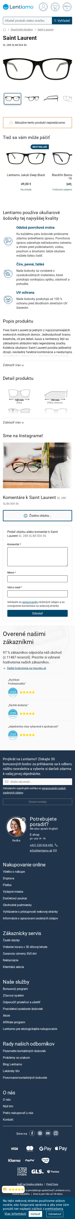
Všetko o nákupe (14, 871)
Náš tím (8, 1106)
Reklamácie (10, 960)
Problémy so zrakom (16, 1057)
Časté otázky (11, 940)
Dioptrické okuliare (22, 29)
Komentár (14, 544)
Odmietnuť (54, 1214)
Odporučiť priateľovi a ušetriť (21, 1002)
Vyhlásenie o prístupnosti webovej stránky (30, 911)
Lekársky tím (11, 1071)
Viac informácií (15, 1214)
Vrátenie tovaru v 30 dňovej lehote (25, 947)
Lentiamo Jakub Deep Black (26, 175)
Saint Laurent (46, 29)
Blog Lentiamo (12, 1064)
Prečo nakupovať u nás (18, 1113)
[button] (12, 98)
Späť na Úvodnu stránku (30, 1184)
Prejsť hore (52, 1184)
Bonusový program (15, 989)
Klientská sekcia (13, 967)
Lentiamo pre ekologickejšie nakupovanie (30, 1029)
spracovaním (30, 602)
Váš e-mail (14, 587)
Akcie (6, 1016)
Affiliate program (14, 1022)
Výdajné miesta (13, 891)
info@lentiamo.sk (41, 850)
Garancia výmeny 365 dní (19, 954)
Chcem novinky (37, 802)
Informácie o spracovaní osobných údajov (30, 918)
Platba (7, 885)
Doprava (8, 878)
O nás (7, 1099)
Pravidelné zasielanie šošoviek (23, 1009)
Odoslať (37, 613)
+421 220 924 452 (42, 845)
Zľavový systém (13, 996)
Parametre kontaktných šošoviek (24, 1051)
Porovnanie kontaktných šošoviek (25, 1077)
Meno (11, 572)
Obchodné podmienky (17, 905)
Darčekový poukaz (15, 898)
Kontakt (8, 1119)
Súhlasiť (35, 1214)
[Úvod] (4, 29)
